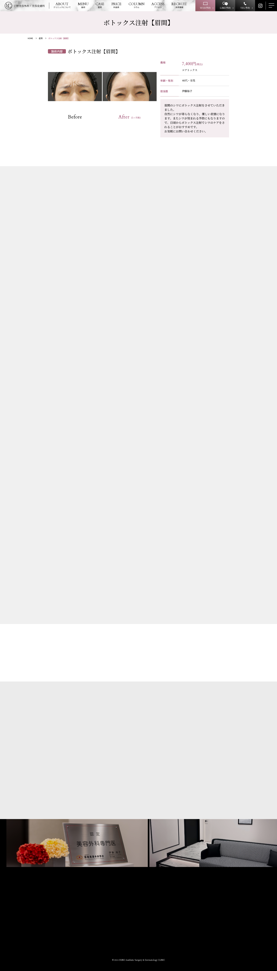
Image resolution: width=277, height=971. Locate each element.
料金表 (116, 6)
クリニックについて (62, 6)
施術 (83, 6)
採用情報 (179, 6)
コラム (136, 6)
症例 (100, 6)
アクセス (157, 6)
